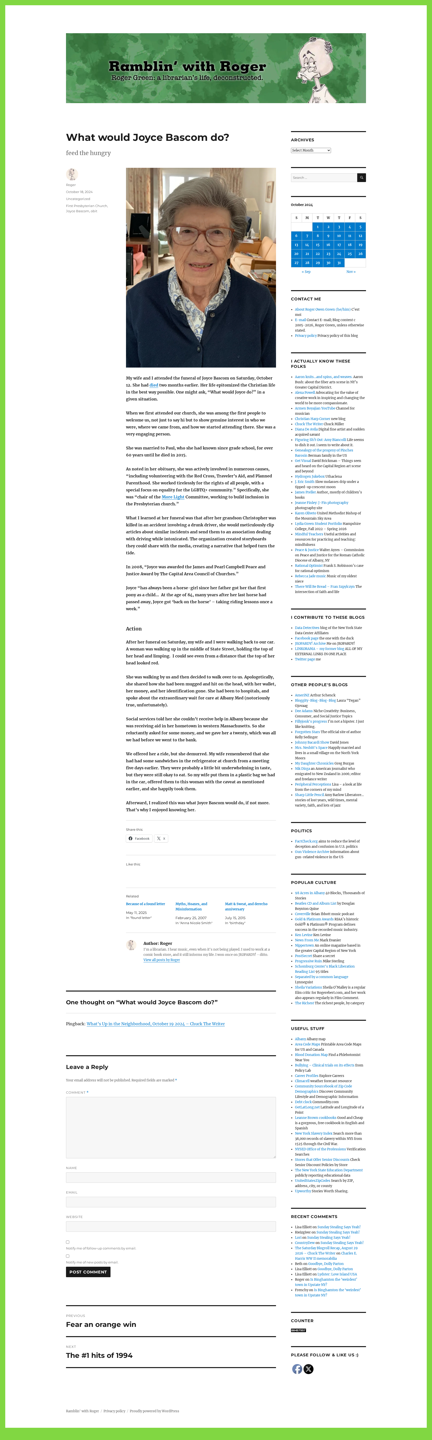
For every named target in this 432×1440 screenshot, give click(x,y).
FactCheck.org (306, 841)
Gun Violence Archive (312, 852)
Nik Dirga (302, 769)
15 (318, 245)
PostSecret (303, 956)
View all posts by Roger (162, 960)
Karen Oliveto (305, 513)
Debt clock (303, 1102)
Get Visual (303, 461)
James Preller (305, 492)
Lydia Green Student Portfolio (318, 524)
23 (328, 254)
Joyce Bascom (77, 211)
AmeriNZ (302, 695)
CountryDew (305, 1243)
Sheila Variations (308, 987)
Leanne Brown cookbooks (315, 1118)
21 (307, 254)
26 (360, 254)
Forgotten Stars (307, 732)
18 (350, 245)
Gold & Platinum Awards (314, 919)
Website (74, 1217)
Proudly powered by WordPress (154, 1411)
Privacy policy (306, 336)
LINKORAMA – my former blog (319, 649)
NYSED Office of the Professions (320, 1149)
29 (318, 263)
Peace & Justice (307, 550)
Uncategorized (78, 199)
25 (350, 254)
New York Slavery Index (313, 1133)
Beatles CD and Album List (315, 903)
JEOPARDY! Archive (310, 643)
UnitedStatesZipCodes (312, 1181)
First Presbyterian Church (86, 206)
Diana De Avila (306, 429)
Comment (77, 1092)
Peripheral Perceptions (313, 784)
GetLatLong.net (307, 1107)
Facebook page (306, 638)
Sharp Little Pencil (309, 795)
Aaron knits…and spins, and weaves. (323, 377)
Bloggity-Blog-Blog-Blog (315, 700)
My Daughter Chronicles (314, 763)
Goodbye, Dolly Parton (326, 1264)
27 (296, 263)
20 (296, 254)
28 (307, 263)
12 (360, 236)
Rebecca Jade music (310, 576)
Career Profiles (306, 1076)
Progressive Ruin (308, 961)
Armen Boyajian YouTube (315, 408)
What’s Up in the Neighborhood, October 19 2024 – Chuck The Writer (156, 1023)
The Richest (304, 1003)
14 (307, 245)
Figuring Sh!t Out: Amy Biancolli (320, 440)
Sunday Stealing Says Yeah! (339, 1227)
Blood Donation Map (311, 1055)
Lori (298, 1237)
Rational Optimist (309, 566)
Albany (300, 1039)
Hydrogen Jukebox (310, 476)
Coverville (302, 914)
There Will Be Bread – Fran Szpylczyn (325, 587)
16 (328, 245)
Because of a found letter (145, 904)
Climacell (302, 1081)
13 (296, 245)
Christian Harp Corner (312, 419)
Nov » (351, 272)
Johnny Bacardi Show (312, 742)
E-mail (300, 320)
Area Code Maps (307, 1044)
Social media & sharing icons (188, 1436)
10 (339, 236)
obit (94, 211)
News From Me (307, 940)
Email (72, 1192)
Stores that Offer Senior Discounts (322, 1160)
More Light (173, 496)
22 (318, 254)
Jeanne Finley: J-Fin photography (321, 503)
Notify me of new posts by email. (92, 1262)
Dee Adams (304, 711)
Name (71, 1168)
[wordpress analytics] (328, 1330)
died (154, 385)
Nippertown (304, 945)
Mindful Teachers (309, 534)
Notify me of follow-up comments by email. (101, 1248)
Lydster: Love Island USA (337, 1274)
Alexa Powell (305, 393)
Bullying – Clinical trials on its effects (324, 1065)
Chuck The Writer (309, 424)
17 (339, 245)
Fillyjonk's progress (311, 721)
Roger (71, 185)
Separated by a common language (321, 977)
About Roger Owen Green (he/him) (323, 309)
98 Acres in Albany (310, 893)
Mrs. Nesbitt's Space (311, 748)
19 (360, 245)
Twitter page (305, 659)
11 (349, 236)
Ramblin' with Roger (82, 1411)
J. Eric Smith (304, 482)
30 (328, 263)
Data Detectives (307, 628)
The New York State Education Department (329, 1170)
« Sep (306, 272)
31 (339, 263)
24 (339, 254)
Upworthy (303, 1191)
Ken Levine (303, 935)
